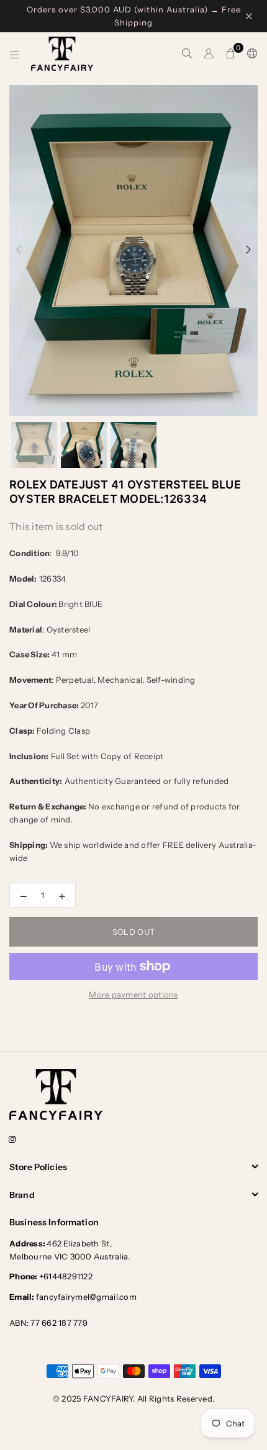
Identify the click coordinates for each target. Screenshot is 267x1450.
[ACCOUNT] (209, 54)
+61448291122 (51, 1276)
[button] (231, 54)
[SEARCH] (187, 54)
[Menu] (14, 54)
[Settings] (250, 54)
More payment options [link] (133, 994)
